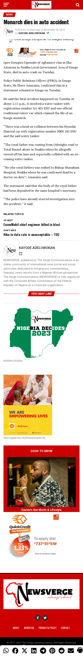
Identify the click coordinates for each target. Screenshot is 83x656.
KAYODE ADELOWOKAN (32, 33)
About (16, 628)
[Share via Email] (71, 650)
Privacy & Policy (47, 628)
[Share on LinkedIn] (34, 650)
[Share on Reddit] (61, 650)
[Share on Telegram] (43, 650)
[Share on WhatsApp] (6, 650)
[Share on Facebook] (15, 650)
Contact (65, 628)
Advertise (29, 628)
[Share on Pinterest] (52, 650)
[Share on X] (24, 650)
